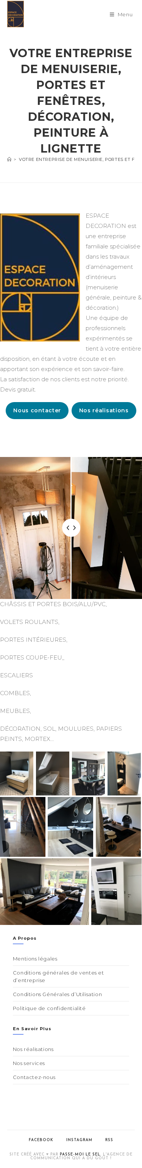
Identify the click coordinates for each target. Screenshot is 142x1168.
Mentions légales (35, 959)
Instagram (79, 1140)
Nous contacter (37, 410)
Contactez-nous (34, 1077)
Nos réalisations (104, 410)
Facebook (41, 1140)
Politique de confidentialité (49, 1008)
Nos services (29, 1063)
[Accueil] (9, 159)
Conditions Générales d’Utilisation (57, 994)
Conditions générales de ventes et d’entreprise (58, 976)
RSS (109, 1140)
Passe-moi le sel (80, 1154)
